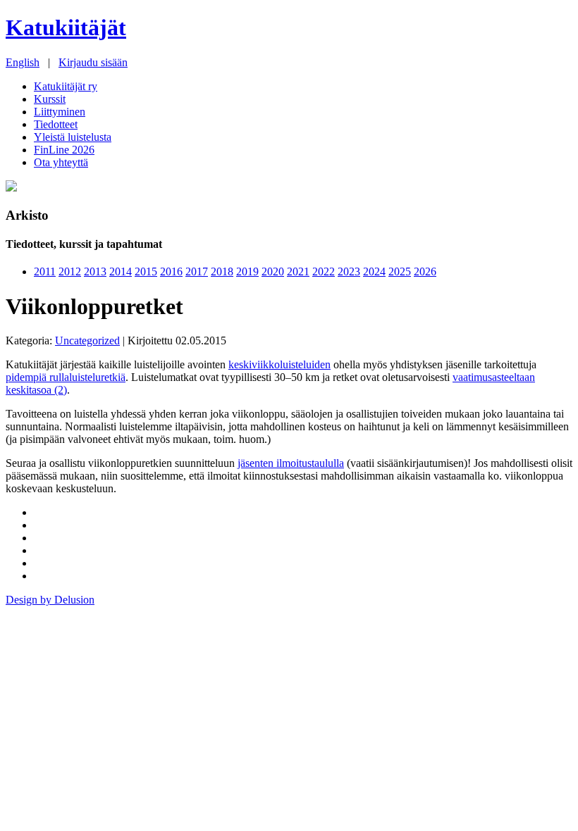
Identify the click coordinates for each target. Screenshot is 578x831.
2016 (171, 271)
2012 (70, 271)
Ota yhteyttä (61, 162)
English (22, 62)
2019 (247, 271)
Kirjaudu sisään (93, 62)
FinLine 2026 (64, 150)
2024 (374, 271)
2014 (120, 271)
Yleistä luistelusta (72, 137)
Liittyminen (59, 112)
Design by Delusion (50, 600)
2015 (146, 271)
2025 (399, 271)
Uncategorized (87, 340)
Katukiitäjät (66, 27)
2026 (425, 271)
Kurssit (50, 99)
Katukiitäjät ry (65, 86)
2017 (196, 271)
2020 (273, 271)
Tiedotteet (56, 124)
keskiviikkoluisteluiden (279, 364)
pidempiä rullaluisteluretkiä (65, 377)
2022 (323, 271)
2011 (45, 271)
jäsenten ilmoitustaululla (291, 463)
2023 (349, 271)
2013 (95, 271)
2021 (298, 271)
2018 (222, 271)
